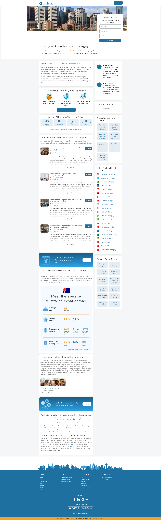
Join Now (118, 3)
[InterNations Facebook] (74, 499)
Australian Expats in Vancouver (114, 136)
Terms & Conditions (79, 514)
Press (41, 483)
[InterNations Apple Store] (74, 508)
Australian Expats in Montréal (102, 136)
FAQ (82, 477)
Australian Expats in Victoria (102, 157)
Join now (110, 40)
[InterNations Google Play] (87, 508)
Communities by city (66, 479)
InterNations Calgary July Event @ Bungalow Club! (63, 174)
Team (41, 479)
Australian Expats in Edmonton (102, 147)
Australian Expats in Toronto (114, 127)
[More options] (111, 108)
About (41, 477)
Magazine (83, 483)
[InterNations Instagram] (82, 499)
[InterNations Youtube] (87, 499)
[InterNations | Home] (47, 4)
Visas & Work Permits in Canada (114, 281)
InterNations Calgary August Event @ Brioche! (65, 149)
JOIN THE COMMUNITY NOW (66, 110)
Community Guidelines (107, 477)
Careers (42, 485)
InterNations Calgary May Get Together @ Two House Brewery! (66, 226)
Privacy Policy (88, 514)
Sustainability (43, 481)
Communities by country (66, 477)
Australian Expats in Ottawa (102, 127)
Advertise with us (44, 489)
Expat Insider (84, 485)
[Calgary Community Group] (54, 386)
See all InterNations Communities (94, 518)
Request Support (85, 479)
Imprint (71, 514)
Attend (88, 148)
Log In (110, 3)
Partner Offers (84, 481)
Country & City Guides (66, 481)
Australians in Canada (74, 446)
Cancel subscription (86, 487)
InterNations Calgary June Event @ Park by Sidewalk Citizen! (66, 200)
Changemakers (105, 479)
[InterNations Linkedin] (78, 499)
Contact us (43, 487)
